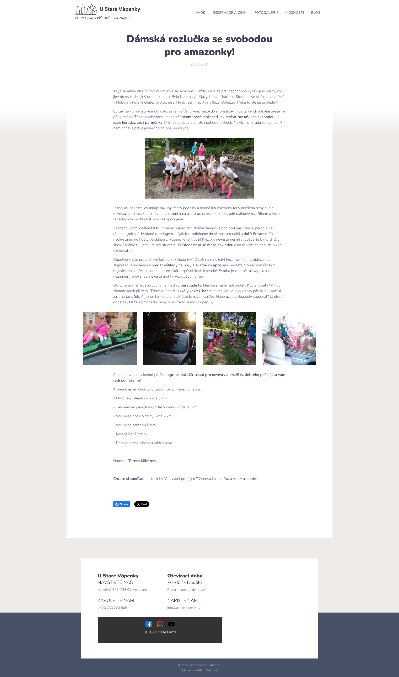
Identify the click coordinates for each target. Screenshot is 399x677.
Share (124, 504)
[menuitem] (200, 12)
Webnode (212, 670)
